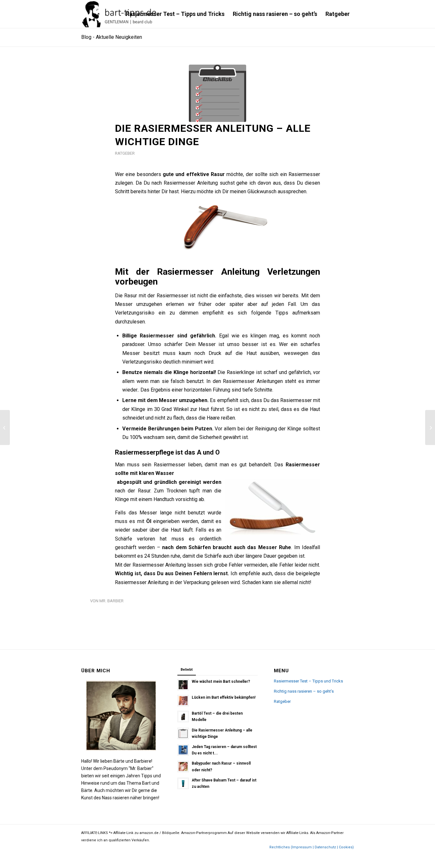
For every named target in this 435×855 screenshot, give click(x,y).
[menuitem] (175, 14)
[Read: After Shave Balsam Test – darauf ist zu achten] (183, 783)
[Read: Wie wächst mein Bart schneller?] (183, 684)
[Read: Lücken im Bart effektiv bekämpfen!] (183, 700)
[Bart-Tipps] (119, 14)
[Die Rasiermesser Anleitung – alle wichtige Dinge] (217, 93)
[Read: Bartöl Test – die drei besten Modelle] (183, 716)
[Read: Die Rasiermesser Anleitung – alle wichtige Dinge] (183, 733)
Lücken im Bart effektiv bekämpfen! (223, 697)
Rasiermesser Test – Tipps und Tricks (308, 681)
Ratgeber (125, 153)
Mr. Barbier (111, 600)
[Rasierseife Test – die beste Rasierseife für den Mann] (5, 427)
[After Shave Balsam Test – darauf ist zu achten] (430, 427)
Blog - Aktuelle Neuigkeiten (111, 37)
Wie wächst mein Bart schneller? (221, 681)
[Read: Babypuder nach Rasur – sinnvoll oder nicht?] (183, 766)
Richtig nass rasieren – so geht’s (304, 691)
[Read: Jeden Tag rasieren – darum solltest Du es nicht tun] (183, 750)
